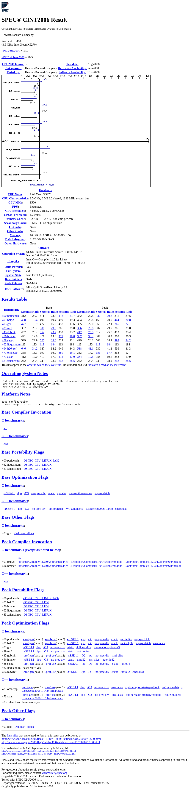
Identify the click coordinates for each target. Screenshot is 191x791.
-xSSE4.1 (9, 493)
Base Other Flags (18, 517)
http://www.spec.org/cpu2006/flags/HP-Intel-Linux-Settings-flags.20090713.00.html (51, 738)
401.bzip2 (8, 319)
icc (5, 428)
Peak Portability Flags (22, 589)
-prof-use (50, 639)
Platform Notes (16, 394)
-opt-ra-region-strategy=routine (143, 694)
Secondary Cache (15, 223)
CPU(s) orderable (15, 214)
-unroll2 (80, 659)
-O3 (26, 493)
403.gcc (6, 324)
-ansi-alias (126, 639)
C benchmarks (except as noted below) (30, 550)
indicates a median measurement (107, 364)
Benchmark (11, 309)
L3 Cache (15, 227)
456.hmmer (8, 336)
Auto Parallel (13, 266)
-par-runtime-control (80, 493)
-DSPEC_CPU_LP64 (36, 602)
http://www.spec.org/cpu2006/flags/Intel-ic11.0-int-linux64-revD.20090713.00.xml (38, 753)
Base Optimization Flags (24, 477)
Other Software (13, 289)
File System (13, 271)
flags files (12, 735)
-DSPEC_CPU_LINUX (37, 464)
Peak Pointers (13, 283)
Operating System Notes (24, 373)
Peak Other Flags (18, 710)
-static (51, 493)
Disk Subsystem (15, 239)
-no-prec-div (38, 493)
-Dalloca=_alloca (24, 533)
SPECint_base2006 (12, 57)
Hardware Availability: (72, 68)
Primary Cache (15, 218)
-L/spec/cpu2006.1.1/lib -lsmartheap (106, 508)
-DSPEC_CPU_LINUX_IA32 (41, 460)
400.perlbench (10, 315)
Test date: (72, 64)
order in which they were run (44, 364)
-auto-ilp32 (126, 643)
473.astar (7, 356)
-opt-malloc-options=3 (107, 647)
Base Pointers (13, 279)
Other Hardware (15, 243)
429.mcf (7, 328)
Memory (15, 235)
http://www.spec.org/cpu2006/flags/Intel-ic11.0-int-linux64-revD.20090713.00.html (50, 742)
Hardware (45, 190)
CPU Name (15, 194)
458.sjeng (7, 340)
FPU (15, 206)
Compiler (13, 261)
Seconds (26, 311)
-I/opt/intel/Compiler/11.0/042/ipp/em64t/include (153, 561)
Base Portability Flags (22, 452)
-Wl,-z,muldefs (74, 508)
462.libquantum (11, 344)
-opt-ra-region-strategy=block (142, 687)
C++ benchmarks (14, 436)
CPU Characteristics (15, 198)
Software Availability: (72, 72)
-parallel (61, 493)
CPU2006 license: (13, 64)
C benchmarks (12, 420)
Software (43, 247)
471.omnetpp (10, 352)
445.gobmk (8, 332)
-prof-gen (28, 639)
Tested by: (13, 72)
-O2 (83, 655)
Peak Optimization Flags (25, 623)
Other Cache (15, 231)
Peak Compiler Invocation (26, 541)
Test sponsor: (13, 68)
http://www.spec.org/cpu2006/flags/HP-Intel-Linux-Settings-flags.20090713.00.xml (38, 751)
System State (13, 275)
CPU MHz (15, 202)
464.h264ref (9, 348)
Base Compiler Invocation (26, 412)
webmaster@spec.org (54, 772)
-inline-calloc (83, 647)
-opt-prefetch (102, 493)
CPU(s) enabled (15, 210)
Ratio (35, 311)
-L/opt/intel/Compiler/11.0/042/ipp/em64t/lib (96, 561)
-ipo (19, 493)
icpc (6, 443)
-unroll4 (125, 663)
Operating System (13, 253)
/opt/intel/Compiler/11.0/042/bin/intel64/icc (43, 561)
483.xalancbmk (11, 360)
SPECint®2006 (10, 50)
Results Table (14, 299)
